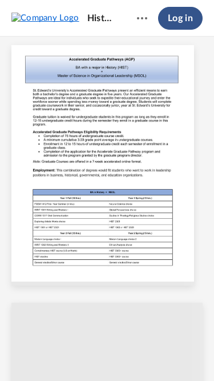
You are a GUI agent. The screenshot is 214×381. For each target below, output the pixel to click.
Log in (180, 18)
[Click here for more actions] (142, 18)
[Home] (45, 17)
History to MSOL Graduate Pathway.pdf (101, 18)
